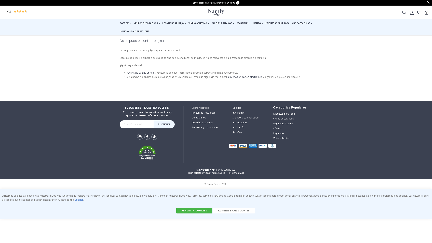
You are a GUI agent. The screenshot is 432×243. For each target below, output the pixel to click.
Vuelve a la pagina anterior (141, 72)
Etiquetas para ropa (284, 113)
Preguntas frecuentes (203, 112)
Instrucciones (240, 122)
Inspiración (239, 127)
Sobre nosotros (200, 107)
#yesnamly (239, 112)
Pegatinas (278, 133)
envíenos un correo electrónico (245, 76)
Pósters (277, 128)
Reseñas (237, 132)
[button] (32, 12)
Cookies (237, 107)
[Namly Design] (216, 12)
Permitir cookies (194, 210)
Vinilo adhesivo (281, 138)
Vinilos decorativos (283, 118)
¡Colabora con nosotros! (246, 117)
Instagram (140, 137)
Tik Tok (154, 139)
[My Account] (412, 12)
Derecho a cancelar (202, 122)
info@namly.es (236, 172)
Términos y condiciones (205, 127)
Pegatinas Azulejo (283, 123)
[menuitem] (125, 23)
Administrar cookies (234, 210)
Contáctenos (199, 117)
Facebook (147, 137)
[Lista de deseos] (419, 12)
